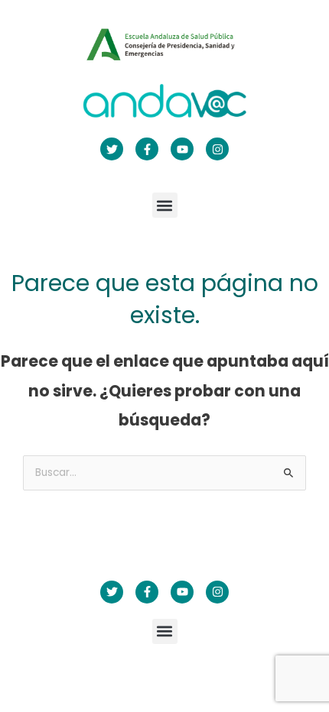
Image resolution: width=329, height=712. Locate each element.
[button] (165, 205)
